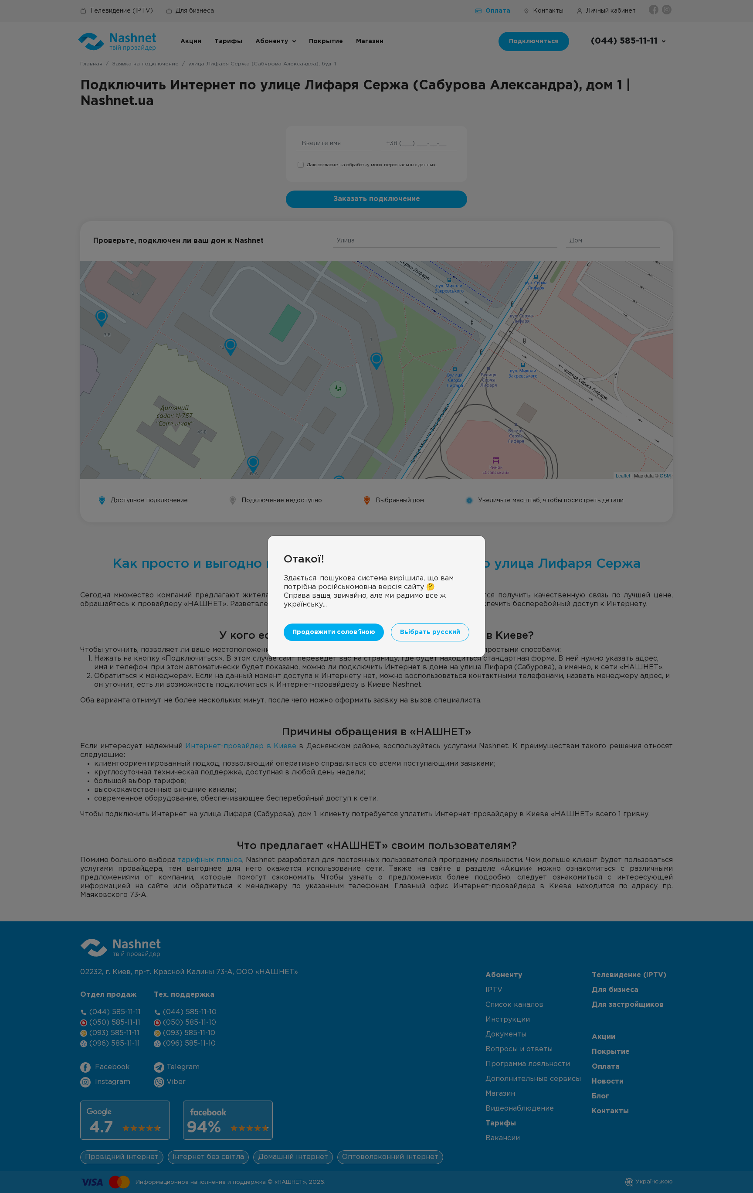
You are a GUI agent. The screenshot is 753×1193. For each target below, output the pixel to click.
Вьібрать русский (430, 632)
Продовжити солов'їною (333, 632)
